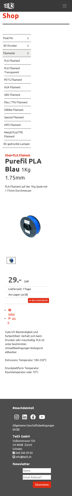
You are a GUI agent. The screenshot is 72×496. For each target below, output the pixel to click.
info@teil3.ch (23, 456)
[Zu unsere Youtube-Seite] (42, 417)
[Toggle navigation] (64, 6)
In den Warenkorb (38, 300)
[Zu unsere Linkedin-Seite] (24, 417)
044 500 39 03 (24, 452)
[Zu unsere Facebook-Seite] (33, 417)
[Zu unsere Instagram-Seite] (16, 417)
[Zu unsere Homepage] (9, 5)
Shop (11, 15)
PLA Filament (21, 155)
